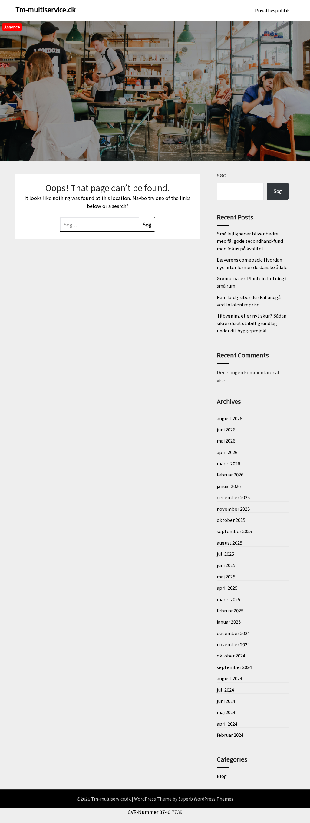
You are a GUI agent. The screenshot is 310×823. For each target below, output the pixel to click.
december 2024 (233, 633)
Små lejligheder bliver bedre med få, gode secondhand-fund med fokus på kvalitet (250, 241)
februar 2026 (230, 474)
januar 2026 (229, 486)
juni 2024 (226, 701)
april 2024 (227, 723)
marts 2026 (228, 463)
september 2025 (234, 531)
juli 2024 (225, 689)
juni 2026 (226, 429)
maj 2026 (226, 440)
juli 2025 (225, 554)
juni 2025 (226, 565)
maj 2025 (226, 576)
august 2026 (229, 418)
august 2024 (229, 678)
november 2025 (233, 508)
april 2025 (227, 587)
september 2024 (234, 667)
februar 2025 (230, 610)
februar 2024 (230, 735)
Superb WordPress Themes (205, 799)
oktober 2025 (231, 520)
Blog (222, 776)
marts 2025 (228, 599)
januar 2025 (229, 621)
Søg (221, 175)
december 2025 (233, 497)
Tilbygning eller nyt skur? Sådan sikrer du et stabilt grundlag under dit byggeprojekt (251, 323)
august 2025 (229, 542)
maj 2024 (226, 712)
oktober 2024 (231, 655)
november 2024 (233, 644)
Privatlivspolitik (272, 10)
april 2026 (227, 452)
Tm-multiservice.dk (45, 9)
